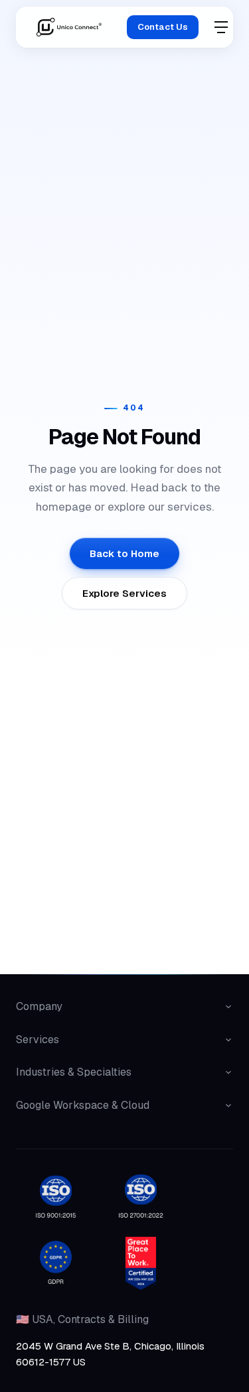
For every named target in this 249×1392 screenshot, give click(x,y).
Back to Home (124, 553)
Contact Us (162, 26)
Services (37, 1039)
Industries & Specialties (73, 1072)
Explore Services (124, 593)
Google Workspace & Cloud (82, 1105)
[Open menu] (221, 27)
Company (39, 1006)
